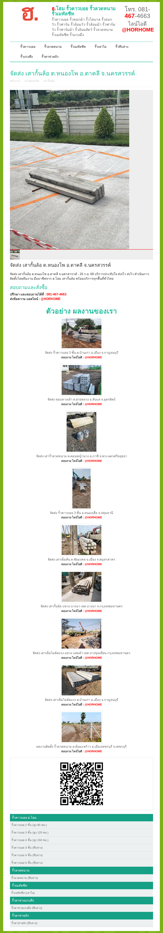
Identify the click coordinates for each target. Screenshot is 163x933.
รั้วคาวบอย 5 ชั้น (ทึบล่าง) (27, 862)
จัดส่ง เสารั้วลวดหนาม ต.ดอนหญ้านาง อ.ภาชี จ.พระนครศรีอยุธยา (81, 456)
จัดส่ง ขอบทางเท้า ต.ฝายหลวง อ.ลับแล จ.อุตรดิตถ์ (81, 399)
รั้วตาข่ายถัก (50, 56)
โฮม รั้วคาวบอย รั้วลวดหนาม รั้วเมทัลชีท (84, 11)
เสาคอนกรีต (31, 80)
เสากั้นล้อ (49, 80)
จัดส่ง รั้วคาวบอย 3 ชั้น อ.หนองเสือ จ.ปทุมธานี (81, 513)
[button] (82, 783)
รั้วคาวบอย (27, 46)
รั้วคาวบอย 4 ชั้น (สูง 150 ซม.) (30, 840)
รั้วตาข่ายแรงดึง (23, 900)
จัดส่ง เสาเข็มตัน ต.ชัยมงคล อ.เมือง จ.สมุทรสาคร (81, 559)
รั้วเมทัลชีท (78, 46)
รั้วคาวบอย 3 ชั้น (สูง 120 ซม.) (30, 832)
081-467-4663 (56, 294)
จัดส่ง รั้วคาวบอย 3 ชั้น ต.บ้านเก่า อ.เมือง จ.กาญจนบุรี (81, 352)
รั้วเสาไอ (101, 46)
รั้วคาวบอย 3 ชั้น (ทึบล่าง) (27, 847)
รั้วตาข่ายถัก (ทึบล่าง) (24, 923)
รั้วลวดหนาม (53, 46)
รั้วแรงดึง (26, 56)
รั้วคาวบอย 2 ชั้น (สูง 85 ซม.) (29, 825)
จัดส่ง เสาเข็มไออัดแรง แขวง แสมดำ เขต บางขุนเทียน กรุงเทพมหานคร (81, 653)
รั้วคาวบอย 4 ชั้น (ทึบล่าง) (27, 855)
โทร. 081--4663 (137, 12)
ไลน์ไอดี (138, 27)
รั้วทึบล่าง (121, 46)
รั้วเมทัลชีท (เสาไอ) (23, 892)
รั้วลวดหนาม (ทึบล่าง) (24, 877)
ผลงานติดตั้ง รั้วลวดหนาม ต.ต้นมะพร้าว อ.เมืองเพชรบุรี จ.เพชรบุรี (81, 746)
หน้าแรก (15, 80)
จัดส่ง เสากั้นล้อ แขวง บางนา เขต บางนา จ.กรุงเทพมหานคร (82, 606)
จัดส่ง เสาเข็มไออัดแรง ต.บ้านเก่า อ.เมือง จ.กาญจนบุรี (81, 699)
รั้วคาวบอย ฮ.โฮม (24, 817)
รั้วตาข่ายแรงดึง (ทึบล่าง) (26, 908)
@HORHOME (51, 299)
